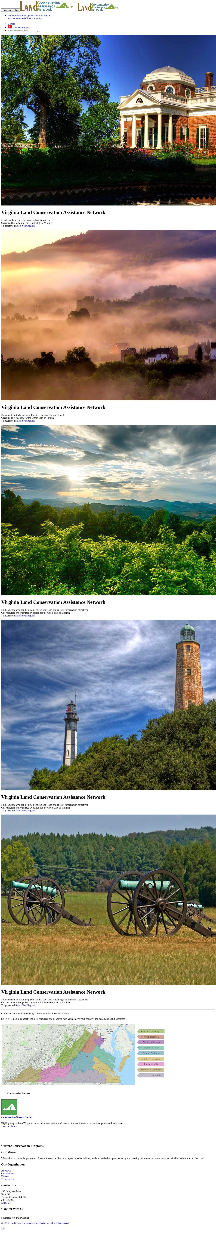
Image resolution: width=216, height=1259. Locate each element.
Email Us (6, 1202)
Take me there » (9, 1126)
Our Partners (7, 1173)
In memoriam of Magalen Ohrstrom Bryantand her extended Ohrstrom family (29, 17)
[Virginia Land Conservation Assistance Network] (48, 10)
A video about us (21, 27)
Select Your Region (25, 225)
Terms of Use (8, 1179)
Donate (11, 23)
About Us (6, 1170)
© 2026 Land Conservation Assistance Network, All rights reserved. (35, 1223)
